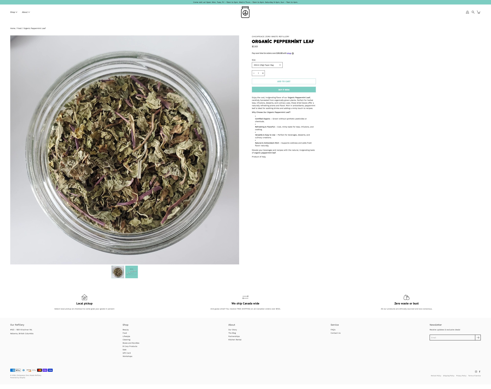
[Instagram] (476, 372)
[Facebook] (479, 372)
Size (253, 60)
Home (12, 28)
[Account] (467, 12)
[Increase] (263, 73)
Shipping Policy (448, 376)
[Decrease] (254, 73)
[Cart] (479, 12)
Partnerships (234, 336)
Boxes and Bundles (131, 343)
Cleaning (126, 340)
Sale (124, 350)
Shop (12, 12)
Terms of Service (474, 376)
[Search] (473, 12)
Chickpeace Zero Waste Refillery (28, 375)
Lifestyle (126, 336)
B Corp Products (130, 346)
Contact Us (336, 333)
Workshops (127, 356)
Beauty (126, 330)
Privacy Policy (461, 376)
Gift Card (127, 353)
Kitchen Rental (234, 340)
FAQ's (333, 330)
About (24, 12)
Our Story (232, 330)
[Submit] (478, 337)
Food (19, 28)
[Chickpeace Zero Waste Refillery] (245, 12)
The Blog (232, 333)
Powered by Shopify (17, 378)
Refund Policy (436, 376)
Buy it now (283, 90)
